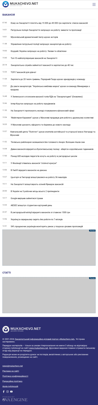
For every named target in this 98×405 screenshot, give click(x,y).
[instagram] (7, 392)
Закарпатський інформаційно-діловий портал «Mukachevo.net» (45, 339)
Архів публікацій (10, 386)
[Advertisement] (49, 247)
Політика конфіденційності (15, 376)
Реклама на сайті (10, 371)
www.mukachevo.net (38, 348)
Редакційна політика (12, 381)
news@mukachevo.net (12, 366)
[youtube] (11, 392)
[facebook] (3, 392)
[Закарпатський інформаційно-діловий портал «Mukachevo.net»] (20, 4)
